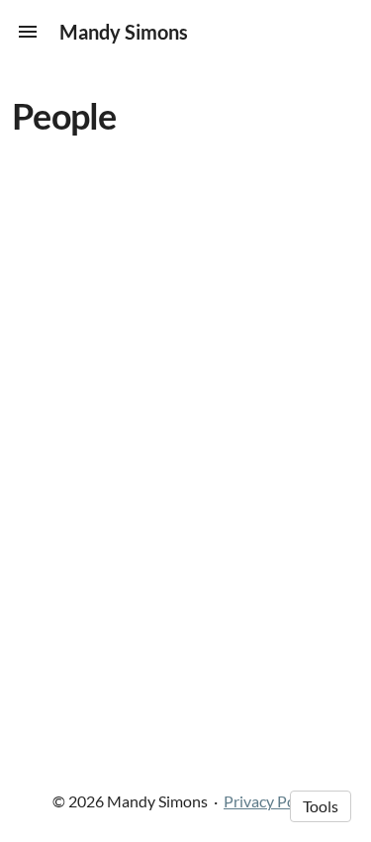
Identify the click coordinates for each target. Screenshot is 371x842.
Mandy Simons (123, 32)
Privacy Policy (271, 801)
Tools (320, 805)
